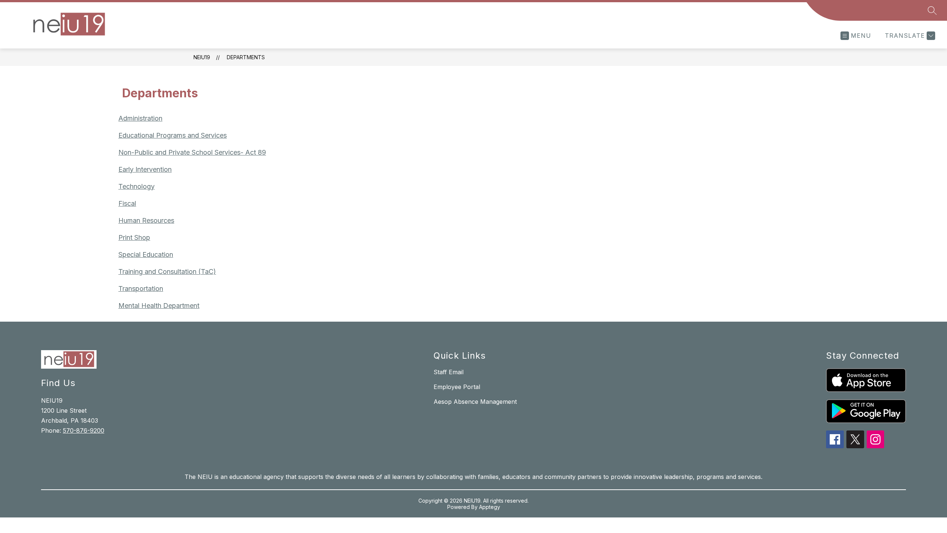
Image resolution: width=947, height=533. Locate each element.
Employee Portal (457, 386)
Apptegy (489, 507)
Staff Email (449, 372)
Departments (246, 57)
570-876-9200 (83, 430)
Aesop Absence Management (475, 401)
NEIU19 (201, 57)
